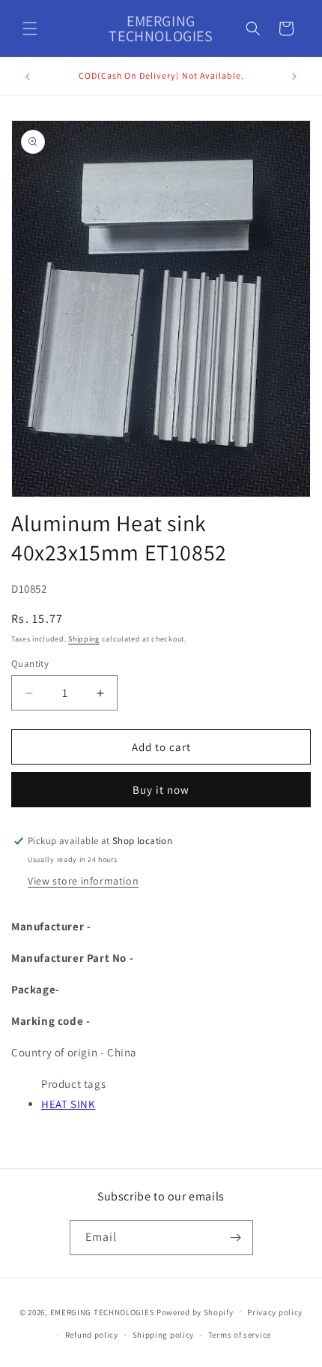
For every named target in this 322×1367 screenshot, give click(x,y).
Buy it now (161, 790)
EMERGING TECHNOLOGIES (102, 1311)
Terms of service (239, 1334)
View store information (83, 881)
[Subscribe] (235, 1237)
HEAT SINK (68, 1104)
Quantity (30, 663)
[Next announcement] (294, 76)
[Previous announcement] (27, 76)
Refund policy (91, 1334)
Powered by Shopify (195, 1311)
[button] (29, 28)
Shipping (84, 639)
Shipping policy (164, 1334)
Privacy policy (275, 1312)
